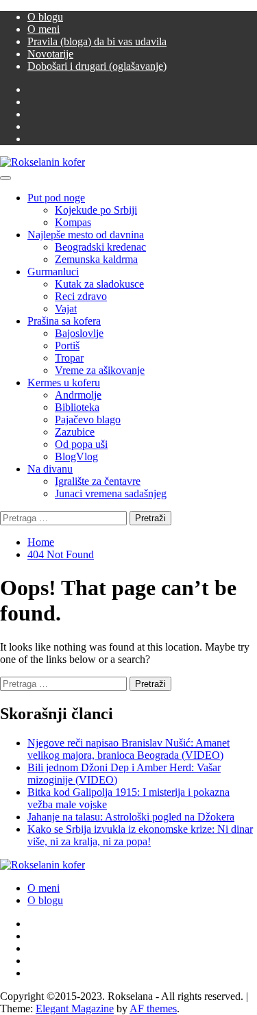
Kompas (73, 222)
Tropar (69, 358)
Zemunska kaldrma (96, 259)
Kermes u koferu (63, 382)
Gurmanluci (53, 271)
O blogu (45, 17)
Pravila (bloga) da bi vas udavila (97, 41)
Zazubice (75, 432)
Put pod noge (56, 197)
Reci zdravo (81, 296)
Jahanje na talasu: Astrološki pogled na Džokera (130, 817)
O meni (43, 29)
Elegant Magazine (75, 1008)
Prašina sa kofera (64, 321)
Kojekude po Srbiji (96, 210)
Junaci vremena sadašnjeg (111, 493)
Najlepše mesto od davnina (85, 234)
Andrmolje (78, 395)
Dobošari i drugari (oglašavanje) (97, 66)
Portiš (67, 345)
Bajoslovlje (79, 333)
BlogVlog (76, 456)
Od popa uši (81, 444)
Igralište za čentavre (97, 481)
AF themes (153, 1008)
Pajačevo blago (88, 419)
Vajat (66, 308)
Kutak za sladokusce (99, 284)
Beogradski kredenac (100, 247)
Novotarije (50, 54)
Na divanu (50, 469)
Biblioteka (77, 407)
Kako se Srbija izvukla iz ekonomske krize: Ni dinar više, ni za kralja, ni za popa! (140, 835)
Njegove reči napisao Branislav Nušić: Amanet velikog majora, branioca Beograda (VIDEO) (128, 749)
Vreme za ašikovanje (100, 370)
